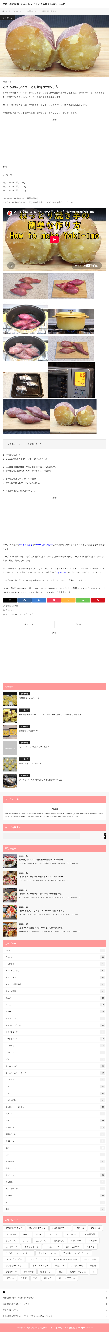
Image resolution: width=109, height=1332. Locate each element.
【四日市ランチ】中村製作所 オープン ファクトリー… (42, 877)
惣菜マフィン (46, 1272)
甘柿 (35, 1278)
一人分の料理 (54, 1100)
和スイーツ (54, 1114)
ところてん (11, 1240)
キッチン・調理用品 (54, 984)
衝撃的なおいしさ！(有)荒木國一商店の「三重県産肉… (42, 859)
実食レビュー (54, 1141)
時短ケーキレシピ (78, 1272)
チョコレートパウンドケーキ (76, 1253)
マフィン (55, 1087)
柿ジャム (10, 1278)
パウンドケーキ (55, 1039)
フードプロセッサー (37, 1259)
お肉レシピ (54, 950)
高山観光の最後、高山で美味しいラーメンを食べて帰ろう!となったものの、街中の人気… (50, 931)
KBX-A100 (95, 1228)
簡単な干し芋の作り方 (28, 731)
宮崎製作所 (29, 1272)
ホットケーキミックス (16, 1265)
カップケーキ (55, 978)
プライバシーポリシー (11, 1310)
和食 (55, 1121)
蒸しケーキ (55, 1175)
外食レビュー (55, 1127)
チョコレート (54, 1018)
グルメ (55, 998)
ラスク (55, 1093)
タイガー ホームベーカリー (19, 1253)
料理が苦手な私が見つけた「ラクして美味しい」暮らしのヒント (27, 1316)
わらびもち (54, 964)
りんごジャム (41, 1240)
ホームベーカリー (55, 1066)
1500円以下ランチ (37, 1228)
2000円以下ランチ (60, 1228)
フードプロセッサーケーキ (65, 1259)
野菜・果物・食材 (54, 1189)
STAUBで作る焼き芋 (44, 544)
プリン (54, 1059)
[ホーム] (54, 1292)
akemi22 (15, 606)
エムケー (93, 1240)
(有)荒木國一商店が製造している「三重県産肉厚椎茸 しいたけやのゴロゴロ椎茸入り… (49, 863)
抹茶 (61, 1272)
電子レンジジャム (67, 1278)
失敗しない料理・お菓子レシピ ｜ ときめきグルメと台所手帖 (34, 4)
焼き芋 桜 (61, 572)
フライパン (54, 1052)
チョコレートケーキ (55, 1025)
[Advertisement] (54, 140)
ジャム (55, 1005)
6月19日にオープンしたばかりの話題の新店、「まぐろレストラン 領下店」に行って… (49, 914)
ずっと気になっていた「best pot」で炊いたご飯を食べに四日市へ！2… (44, 880)
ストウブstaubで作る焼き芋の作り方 (34, 747)
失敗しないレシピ (54, 1134)
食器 (54, 1209)
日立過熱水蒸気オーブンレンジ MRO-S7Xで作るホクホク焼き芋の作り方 (50, 714)
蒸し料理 (54, 1182)
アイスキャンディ (55, 971)
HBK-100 (80, 1228)
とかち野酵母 (89, 1234)
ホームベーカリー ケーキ (55, 1073)
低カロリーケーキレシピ (55, 1107)
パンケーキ (55, 1046)
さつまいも (7, 18)
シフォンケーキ (52, 1247)
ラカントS (59, 1265)
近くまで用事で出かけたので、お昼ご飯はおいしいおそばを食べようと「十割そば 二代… (50, 897)
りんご (26, 1240)
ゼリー (55, 1012)
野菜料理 (55, 1195)
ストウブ (91, 1247)
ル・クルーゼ (77, 1265)
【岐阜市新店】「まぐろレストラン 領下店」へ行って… (42, 911)
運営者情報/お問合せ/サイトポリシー (17, 1304)
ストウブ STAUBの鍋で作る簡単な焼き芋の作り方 (40, 780)
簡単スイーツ (54, 1168)
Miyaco (26, 1234)
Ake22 (55, 809)
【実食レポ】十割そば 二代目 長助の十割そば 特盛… (41, 894)
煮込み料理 (54, 1161)
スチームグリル (73, 1247)
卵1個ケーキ (11, 1272)
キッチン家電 (54, 991)
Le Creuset (11, 1234)
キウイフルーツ (31, 1247)
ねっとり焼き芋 (26, 544)
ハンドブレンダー (14, 1259)
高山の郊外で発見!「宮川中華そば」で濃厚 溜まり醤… (42, 928)
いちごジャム (53, 1234)
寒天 (55, 1148)
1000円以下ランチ (14, 1228)
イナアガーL (76, 1240)
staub (38, 1234)
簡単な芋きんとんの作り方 (30, 763)
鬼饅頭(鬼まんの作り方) (29, 698)
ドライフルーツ (54, 1032)
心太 (54, 1155)
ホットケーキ (90, 1259)
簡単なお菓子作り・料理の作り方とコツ (18, 1298)
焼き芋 (30, 614)
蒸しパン (48, 1278)
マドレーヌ (54, 1080)
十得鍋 (93, 1265)
